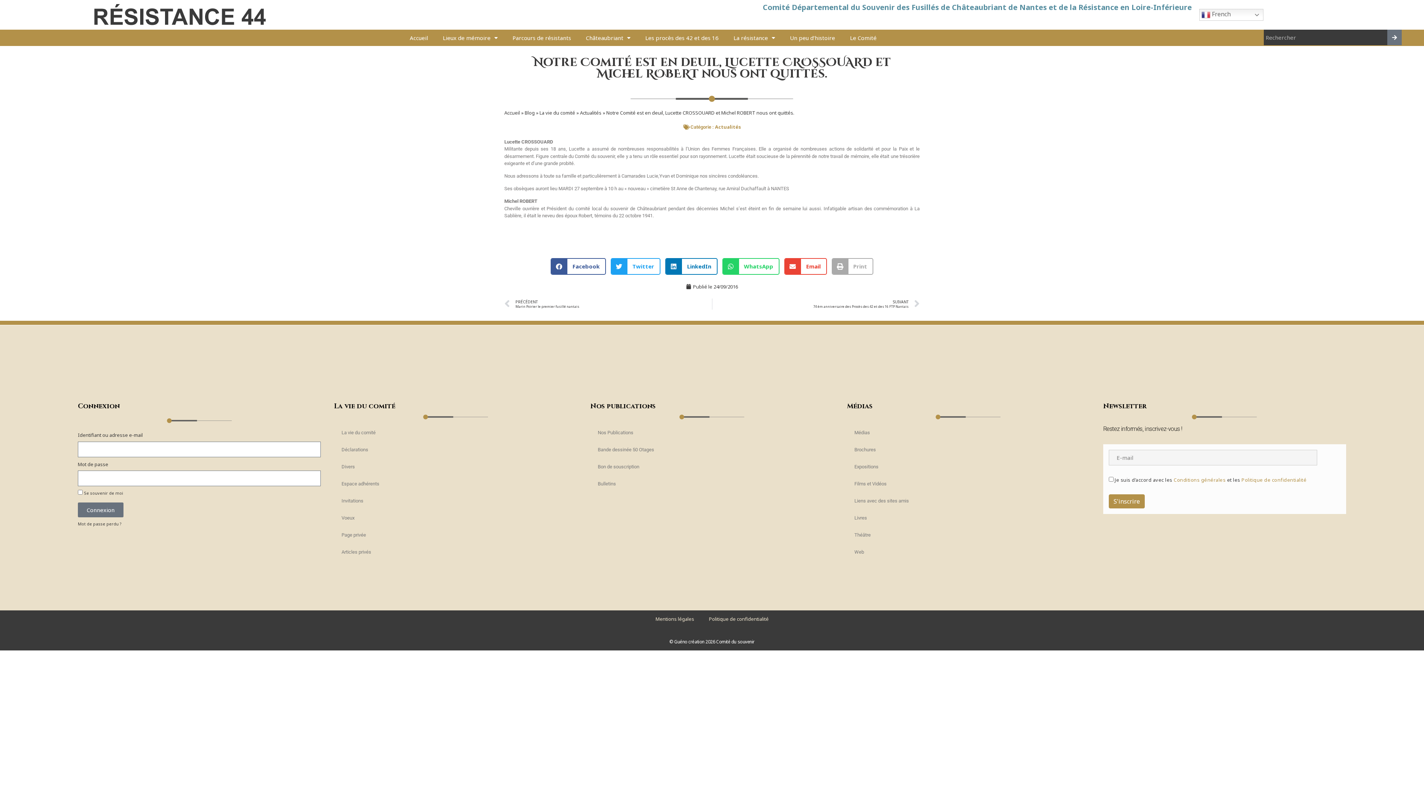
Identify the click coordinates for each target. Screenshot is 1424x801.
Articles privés (356, 552)
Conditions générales (1200, 480)
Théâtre (862, 535)
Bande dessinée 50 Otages (626, 449)
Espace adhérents (360, 484)
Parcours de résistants (541, 38)
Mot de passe (93, 464)
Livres (860, 518)
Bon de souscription (618, 466)
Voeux (348, 518)
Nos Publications (615, 432)
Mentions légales (675, 619)
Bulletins (607, 484)
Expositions (866, 466)
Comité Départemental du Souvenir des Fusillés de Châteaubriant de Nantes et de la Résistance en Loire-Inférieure (977, 7)
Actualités (590, 112)
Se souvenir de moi (103, 493)
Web (859, 552)
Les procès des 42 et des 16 (682, 38)
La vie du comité (557, 112)
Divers (348, 466)
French (1220, 14)
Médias (862, 432)
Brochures (865, 449)
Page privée (354, 535)
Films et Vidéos (870, 484)
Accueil (419, 38)
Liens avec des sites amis (881, 501)
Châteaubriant (604, 38)
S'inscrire (1127, 501)
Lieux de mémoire (467, 38)
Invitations (352, 501)
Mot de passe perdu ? (100, 524)
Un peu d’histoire (812, 38)
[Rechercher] (1394, 37)
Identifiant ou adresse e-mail (110, 435)
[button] (578, 266)
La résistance (751, 38)
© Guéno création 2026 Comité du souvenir (712, 642)
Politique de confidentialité (1274, 480)
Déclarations (355, 449)
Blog (530, 112)
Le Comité (863, 38)
